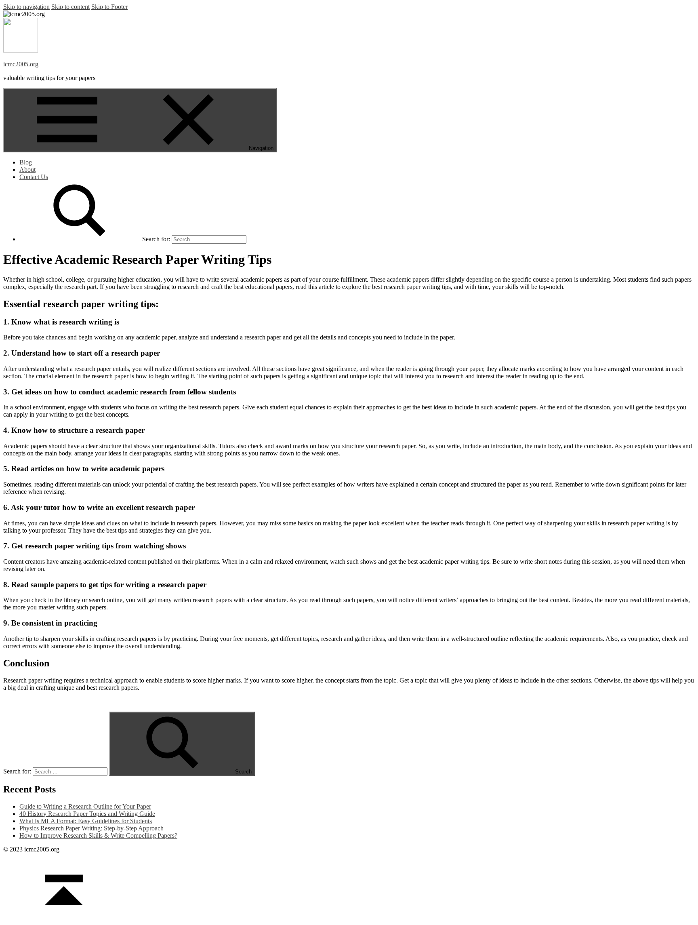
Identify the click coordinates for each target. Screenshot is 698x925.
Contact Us (33, 176)
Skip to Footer (109, 6)
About (27, 169)
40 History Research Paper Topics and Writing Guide (87, 813)
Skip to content (70, 6)
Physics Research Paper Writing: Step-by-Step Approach (91, 828)
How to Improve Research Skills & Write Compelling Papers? (98, 835)
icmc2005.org (20, 64)
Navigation (261, 148)
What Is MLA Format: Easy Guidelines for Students (85, 821)
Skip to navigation (26, 6)
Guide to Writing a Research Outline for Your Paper (85, 806)
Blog (25, 162)
